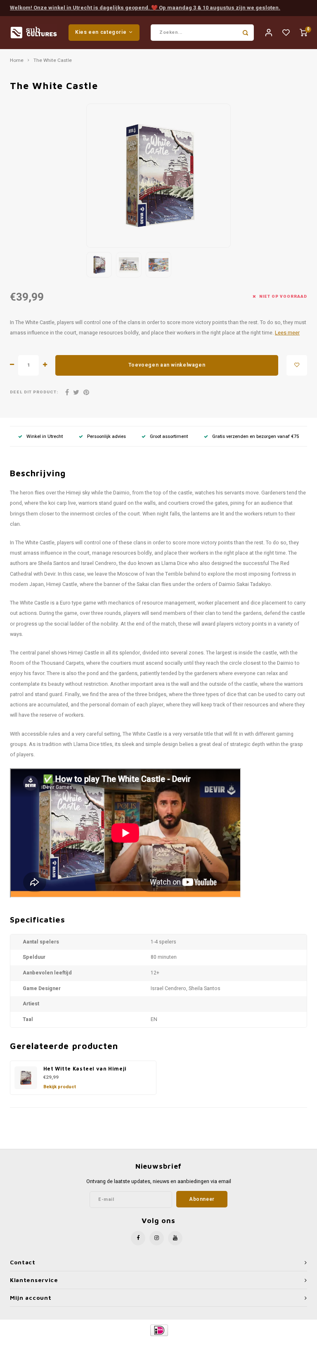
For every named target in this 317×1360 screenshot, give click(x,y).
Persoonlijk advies (106, 436)
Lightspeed (177, 1344)
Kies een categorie (100, 32)
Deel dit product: (34, 392)
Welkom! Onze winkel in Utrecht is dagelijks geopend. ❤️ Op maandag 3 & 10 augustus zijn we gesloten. (145, 8)
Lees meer (287, 332)
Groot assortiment (169, 436)
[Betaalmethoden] (158, 1330)
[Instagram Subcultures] (156, 1238)
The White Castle (52, 60)
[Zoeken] (245, 32)
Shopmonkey (229, 1344)
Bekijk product (59, 1086)
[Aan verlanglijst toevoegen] (296, 365)
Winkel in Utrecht (44, 436)
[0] (303, 32)
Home (17, 60)
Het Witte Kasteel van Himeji (85, 1069)
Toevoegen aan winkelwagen (166, 365)
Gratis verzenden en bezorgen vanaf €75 (255, 436)
